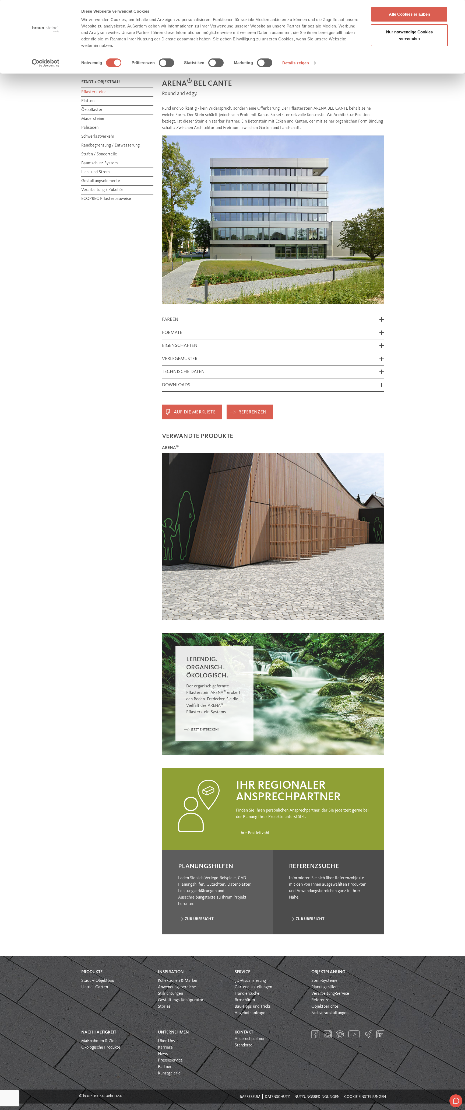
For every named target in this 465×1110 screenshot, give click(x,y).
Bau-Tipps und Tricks (253, 1006)
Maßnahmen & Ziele (99, 1041)
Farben (170, 319)
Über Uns (166, 1041)
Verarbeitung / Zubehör (102, 190)
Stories (164, 1006)
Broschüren (245, 1000)
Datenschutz (277, 1097)
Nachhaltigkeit (98, 1032)
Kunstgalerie (169, 1073)
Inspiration (171, 972)
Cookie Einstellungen (365, 1097)
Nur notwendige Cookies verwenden (409, 35)
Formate (172, 332)
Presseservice (170, 1060)
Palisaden (89, 128)
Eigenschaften (180, 345)
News (163, 1054)
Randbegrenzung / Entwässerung (110, 145)
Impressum (250, 1097)
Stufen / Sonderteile (99, 154)
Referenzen (252, 412)
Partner (165, 1067)
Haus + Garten (94, 987)
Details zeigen (295, 63)
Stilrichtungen (170, 993)
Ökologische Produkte (100, 1047)
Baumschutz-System (99, 163)
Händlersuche (247, 993)
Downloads (176, 385)
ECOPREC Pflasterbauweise (106, 199)
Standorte (243, 1045)
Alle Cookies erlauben (409, 14)
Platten (87, 101)
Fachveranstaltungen (329, 1013)
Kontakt (244, 1032)
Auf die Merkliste (195, 412)
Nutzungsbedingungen (317, 1097)
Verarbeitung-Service (330, 993)
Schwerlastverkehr (97, 136)
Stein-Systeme (324, 981)
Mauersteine (92, 119)
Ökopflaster (92, 110)
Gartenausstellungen (253, 987)
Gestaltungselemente (100, 181)
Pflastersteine (94, 92)
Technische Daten (183, 372)
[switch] (166, 62)
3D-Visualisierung (250, 981)
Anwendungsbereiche (177, 987)
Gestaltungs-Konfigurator (180, 1000)
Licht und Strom (95, 172)
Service (242, 972)
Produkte (92, 972)
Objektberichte (324, 1006)
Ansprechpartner (250, 1039)
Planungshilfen (324, 987)
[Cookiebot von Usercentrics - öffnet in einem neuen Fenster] (45, 63)
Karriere (165, 1047)
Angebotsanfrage (250, 1013)
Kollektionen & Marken (178, 981)
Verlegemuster (180, 359)
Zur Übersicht (199, 919)
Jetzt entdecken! (205, 729)
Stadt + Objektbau (97, 981)
